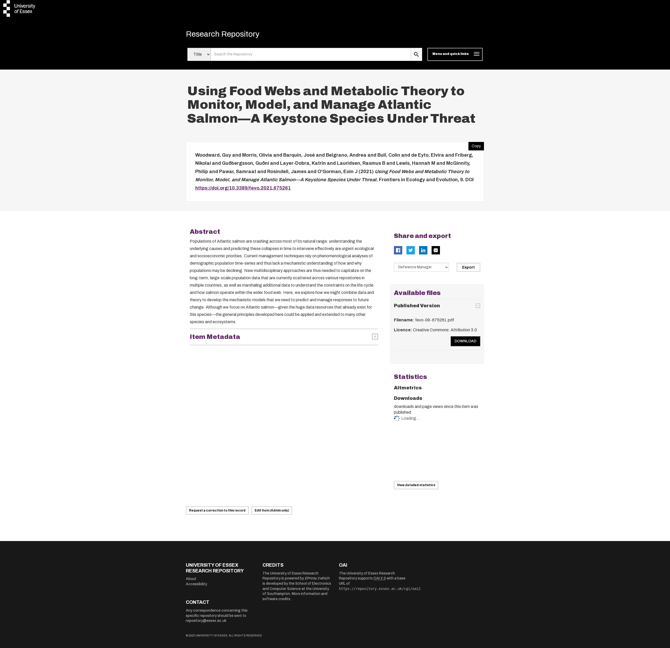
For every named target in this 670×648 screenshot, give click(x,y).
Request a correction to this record (217, 510)
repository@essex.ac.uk (206, 621)
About (191, 579)
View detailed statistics (416, 485)
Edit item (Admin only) (272, 510)
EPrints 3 (312, 578)
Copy (474, 145)
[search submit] (416, 54)
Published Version (417, 305)
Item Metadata (215, 336)
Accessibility (196, 584)
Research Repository (222, 34)
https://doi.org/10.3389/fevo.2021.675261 (243, 188)
